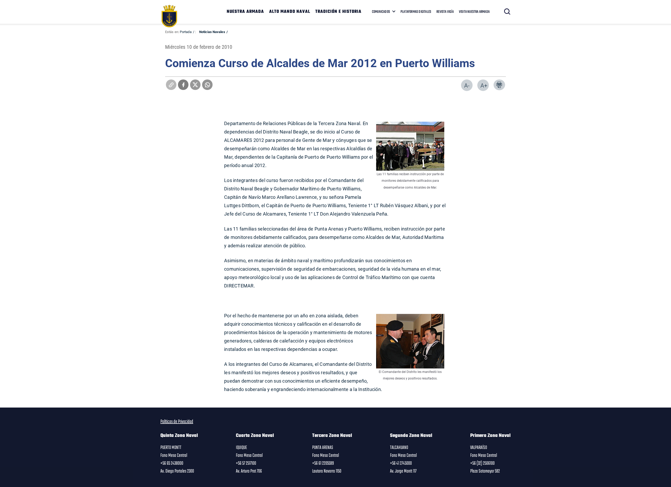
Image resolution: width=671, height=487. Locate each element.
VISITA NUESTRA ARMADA (474, 12)
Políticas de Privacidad (176, 422)
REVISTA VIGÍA (445, 12)
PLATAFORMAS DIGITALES (416, 12)
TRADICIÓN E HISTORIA (338, 11)
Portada (186, 31)
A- (466, 85)
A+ (483, 85)
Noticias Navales (212, 31)
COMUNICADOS (381, 12)
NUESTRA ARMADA (245, 11)
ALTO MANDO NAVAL (289, 11)
